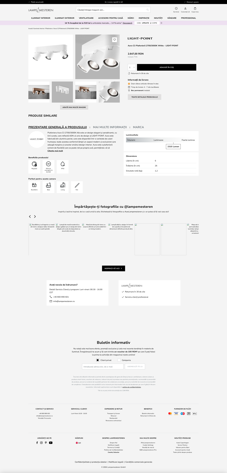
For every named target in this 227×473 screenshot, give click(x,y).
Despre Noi (113, 443)
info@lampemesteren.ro (64, 301)
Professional (188, 18)
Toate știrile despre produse (182, 452)
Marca (138, 127)
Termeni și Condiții (113, 447)
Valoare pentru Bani (182, 447)
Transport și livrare (113, 413)
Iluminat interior (39, 28)
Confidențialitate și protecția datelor (91, 462)
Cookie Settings (148, 445)
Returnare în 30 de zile (148, 416)
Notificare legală (113, 445)
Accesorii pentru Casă (182, 450)
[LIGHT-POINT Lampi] (140, 38)
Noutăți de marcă (148, 447)
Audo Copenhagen (182, 443)
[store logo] (40, 10)
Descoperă (127, 23)
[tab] (59, 127)
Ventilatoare (86, 18)
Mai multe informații (110, 127)
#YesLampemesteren (148, 443)
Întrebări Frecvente (44, 418)
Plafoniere (49, 28)
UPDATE (147, 23)
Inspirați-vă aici (112, 268)
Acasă (30, 28)
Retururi (113, 416)
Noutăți (158, 18)
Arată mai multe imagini (74, 107)
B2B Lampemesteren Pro (148, 450)
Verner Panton (182, 445)
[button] (38, 92)
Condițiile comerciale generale (138, 462)
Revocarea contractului (113, 420)
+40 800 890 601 (61, 297)
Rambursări (113, 418)
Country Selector (113, 452)
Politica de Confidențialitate (113, 450)
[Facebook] (37, 443)
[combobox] (113, 9)
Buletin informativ (148, 413)
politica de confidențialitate (131, 387)
